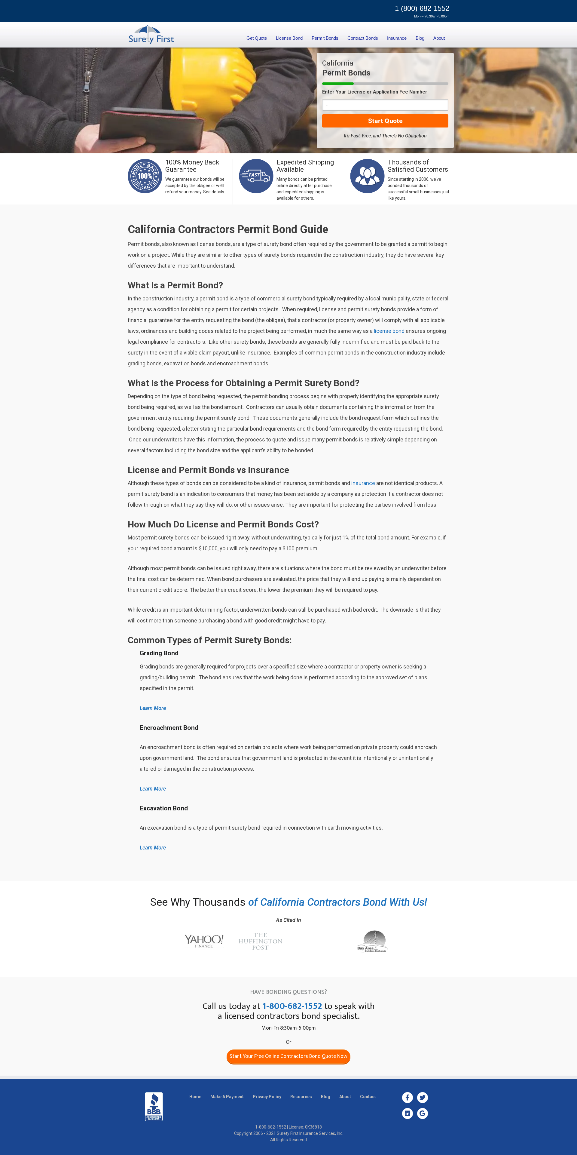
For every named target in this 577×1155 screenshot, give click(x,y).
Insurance (397, 38)
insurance (363, 483)
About (439, 38)
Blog (420, 38)
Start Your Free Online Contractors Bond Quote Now (288, 1056)
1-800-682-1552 (292, 1006)
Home (195, 1096)
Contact (368, 1096)
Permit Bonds (325, 38)
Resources (301, 1096)
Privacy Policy (267, 1096)
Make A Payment (227, 1096)
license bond (389, 331)
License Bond (289, 38)
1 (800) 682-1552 (422, 8)
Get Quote (256, 38)
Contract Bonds (362, 38)
